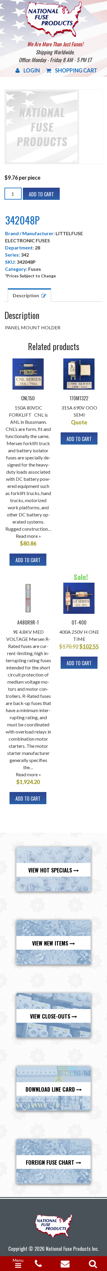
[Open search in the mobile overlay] (92, 1261)
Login (31, 70)
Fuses (34, 269)
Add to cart (41, 194)
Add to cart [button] (27, 560)
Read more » (28, 536)
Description (26, 295)
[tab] (29, 295)
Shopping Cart (76, 70)
